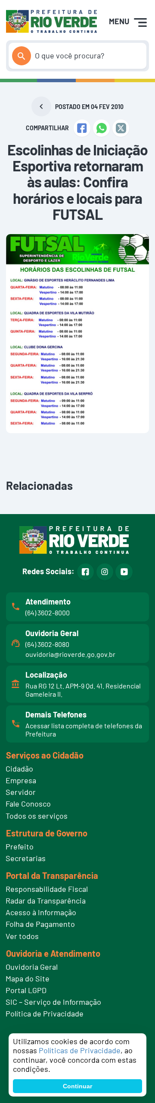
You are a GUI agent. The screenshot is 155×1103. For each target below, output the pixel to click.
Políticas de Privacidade (80, 1050)
